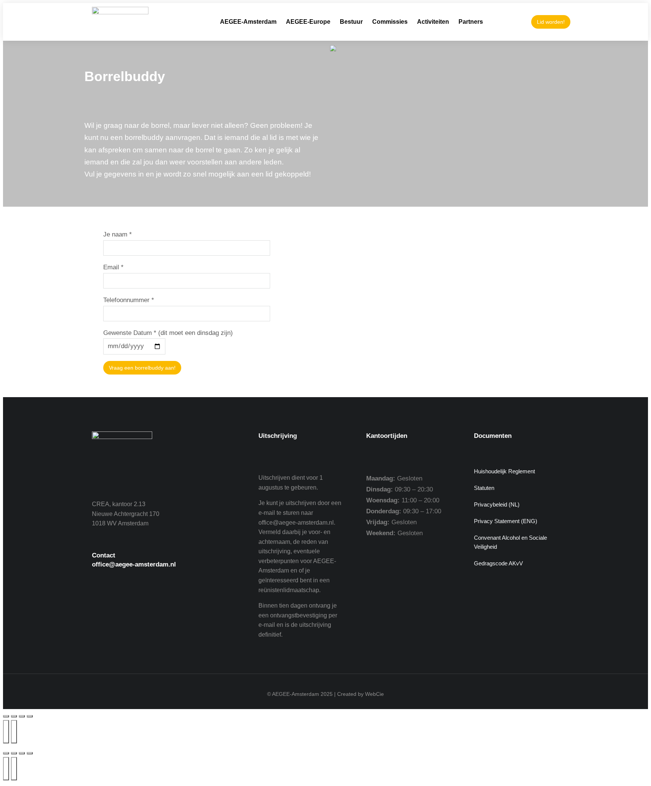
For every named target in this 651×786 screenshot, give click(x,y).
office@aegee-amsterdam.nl (134, 564)
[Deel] (22, 716)
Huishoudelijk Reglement (504, 471)
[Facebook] (101, 605)
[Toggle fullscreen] (22, 753)
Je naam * (117, 234)
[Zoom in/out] (30, 753)
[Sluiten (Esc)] (30, 716)
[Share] (14, 753)
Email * (113, 267)
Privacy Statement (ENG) (505, 521)
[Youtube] (122, 605)
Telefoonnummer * (128, 300)
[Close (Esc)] (6, 753)
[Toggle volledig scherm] (14, 716)
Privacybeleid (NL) (497, 504)
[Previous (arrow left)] (6, 768)
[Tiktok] (184, 605)
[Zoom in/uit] (6, 716)
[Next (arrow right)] (14, 768)
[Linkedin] (163, 605)
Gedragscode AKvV (498, 563)
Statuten (484, 488)
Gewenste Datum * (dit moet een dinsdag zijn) (168, 332)
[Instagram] (142, 605)
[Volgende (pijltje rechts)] (14, 731)
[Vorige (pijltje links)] (6, 731)
